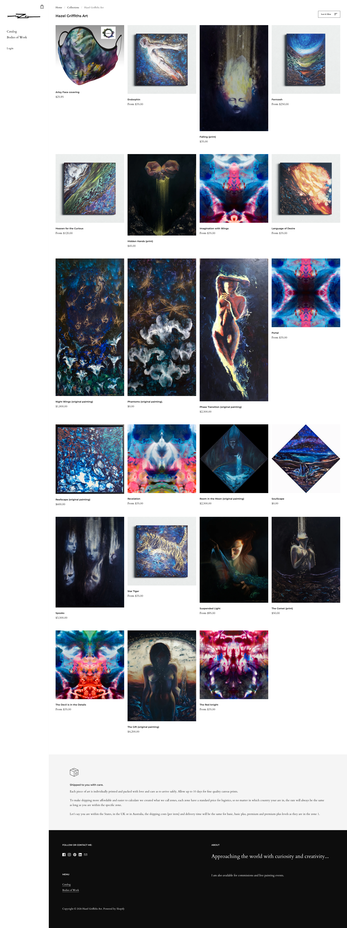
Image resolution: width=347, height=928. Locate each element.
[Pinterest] (74, 854)
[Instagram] (69, 854)
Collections (73, 7)
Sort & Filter (326, 14)
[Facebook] (64, 854)
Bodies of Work (70, 890)
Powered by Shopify (114, 908)
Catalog (66, 884)
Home (59, 7)
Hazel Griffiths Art (92, 908)
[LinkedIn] (80, 854)
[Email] (85, 854)
